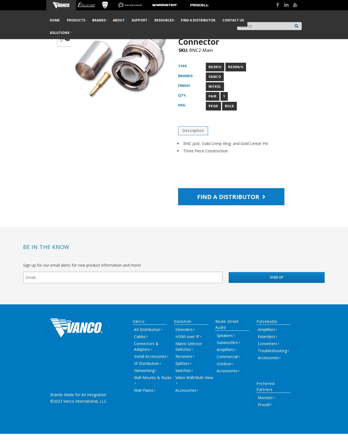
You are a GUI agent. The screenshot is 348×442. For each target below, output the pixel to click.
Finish (184, 85)
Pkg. (182, 105)
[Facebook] (275, 5)
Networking (144, 370)
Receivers (183, 356)
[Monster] (165, 5)
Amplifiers (225, 349)
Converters (267, 343)
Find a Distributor (229, 196)
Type (182, 66)
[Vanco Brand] (61, 5)
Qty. (182, 95)
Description (193, 130)
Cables (140, 336)
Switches (183, 370)
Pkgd (213, 106)
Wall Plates (143, 390)
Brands (185, 75)
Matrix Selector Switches (188, 346)
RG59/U (215, 67)
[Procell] (199, 5)
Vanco (215, 76)
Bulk (229, 106)
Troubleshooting (272, 350)
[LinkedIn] (284, 5)
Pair (213, 96)
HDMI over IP (187, 336)
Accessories (185, 390)
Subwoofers (227, 342)
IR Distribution (146, 363)
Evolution (183, 321)
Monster (265, 397)
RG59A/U (235, 67)
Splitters (182, 363)
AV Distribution (147, 329)
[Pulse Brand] (130, 5)
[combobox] (269, 26)
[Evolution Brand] (86, 5)
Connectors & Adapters (146, 346)
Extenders (184, 329)
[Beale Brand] (105, 5)
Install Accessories (150, 356)
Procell (264, 404)
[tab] (193, 130)
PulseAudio (267, 321)
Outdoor (224, 363)
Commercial (227, 356)
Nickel (215, 86)
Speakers (225, 335)
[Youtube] (293, 5)
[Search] (296, 24)
